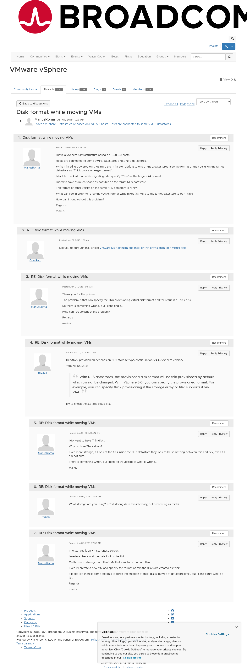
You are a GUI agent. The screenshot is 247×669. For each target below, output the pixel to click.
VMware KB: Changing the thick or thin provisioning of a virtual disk (143, 248)
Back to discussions (35, 103)
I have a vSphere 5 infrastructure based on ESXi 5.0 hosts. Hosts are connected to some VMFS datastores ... (104, 124)
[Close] (236, 627)
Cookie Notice (131, 657)
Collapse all (187, 104)
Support (29, 618)
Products (30, 610)
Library (78, 89)
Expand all (171, 104)
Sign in (228, 46)
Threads (53, 89)
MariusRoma (32, 167)
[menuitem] (215, 45)
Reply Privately (219, 148)
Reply (203, 148)
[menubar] (215, 45)
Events (119, 89)
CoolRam (35, 260)
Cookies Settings (217, 634)
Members (142, 89)
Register (214, 46)
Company (30, 622)
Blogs (99, 89)
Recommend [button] (219, 138)
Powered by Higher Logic (123, 667)
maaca (42, 372)
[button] (232, 39)
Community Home (25, 89)
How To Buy (32, 626)
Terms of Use (32, 647)
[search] (229, 56)
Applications (32, 614)
